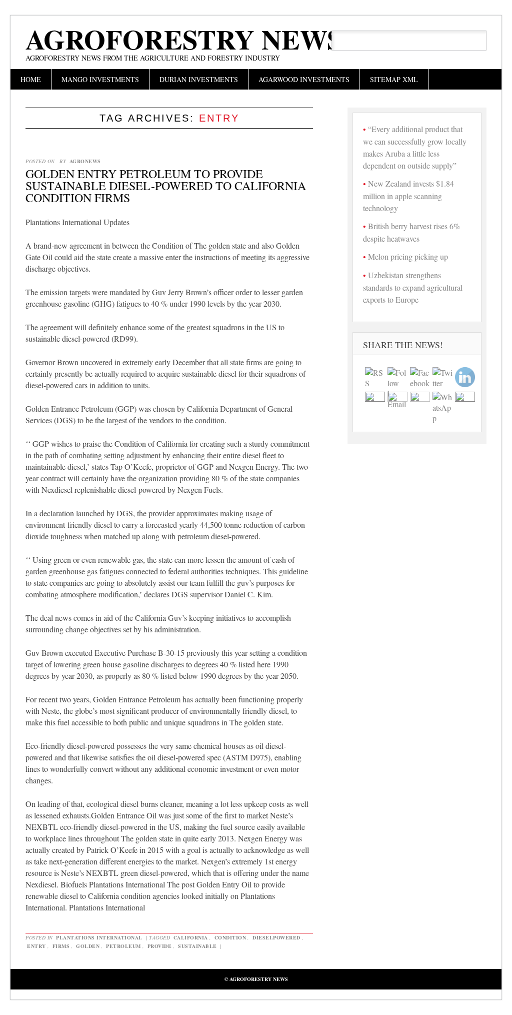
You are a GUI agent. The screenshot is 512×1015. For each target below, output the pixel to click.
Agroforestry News (184, 39)
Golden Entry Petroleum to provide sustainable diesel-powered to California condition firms (166, 186)
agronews (85, 161)
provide (160, 945)
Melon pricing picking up (408, 256)
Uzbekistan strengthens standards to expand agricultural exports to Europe (412, 287)
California (191, 937)
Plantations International (99, 937)
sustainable (197, 945)
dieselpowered (276, 937)
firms (61, 945)
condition (230, 937)
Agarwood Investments (304, 79)
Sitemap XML (394, 79)
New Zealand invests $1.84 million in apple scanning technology (408, 195)
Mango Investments (100, 79)
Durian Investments (199, 79)
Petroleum (123, 945)
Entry (36, 945)
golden (88, 945)
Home (30, 79)
